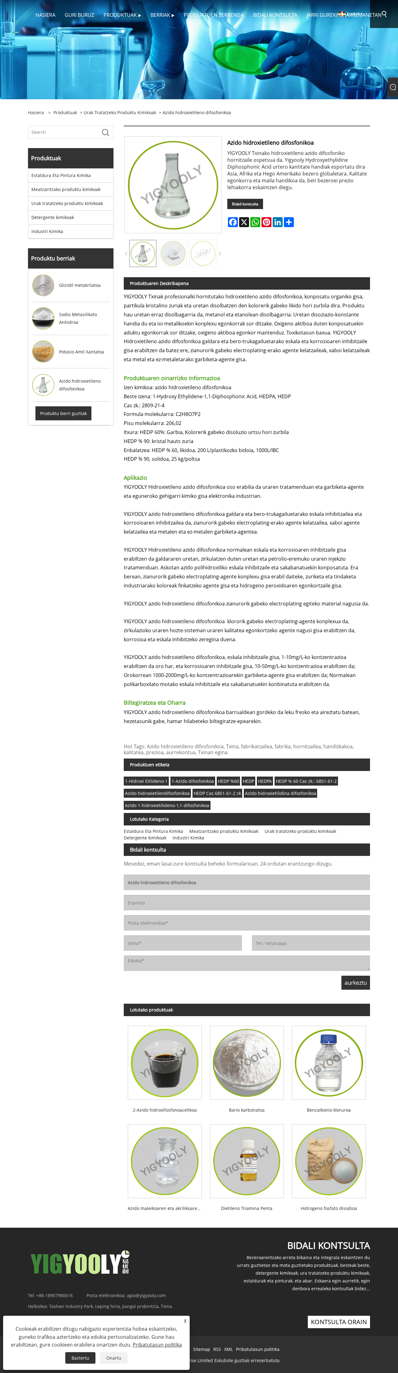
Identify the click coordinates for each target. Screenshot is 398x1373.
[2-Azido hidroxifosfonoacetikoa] (165, 1061)
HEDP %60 (228, 781)
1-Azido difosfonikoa (193, 781)
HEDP (248, 781)
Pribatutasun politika (258, 1349)
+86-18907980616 (54, 1295)
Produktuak (65, 112)
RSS (217, 1349)
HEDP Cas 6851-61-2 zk (217, 793)
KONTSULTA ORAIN (339, 1322)
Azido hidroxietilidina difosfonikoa (280, 793)
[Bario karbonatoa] (247, 1061)
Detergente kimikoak (52, 217)
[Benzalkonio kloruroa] (329, 1061)
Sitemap (201, 1349)
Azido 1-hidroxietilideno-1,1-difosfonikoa (167, 805)
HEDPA (265, 781)
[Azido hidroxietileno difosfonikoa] (143, 253)
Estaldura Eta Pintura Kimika (61, 175)
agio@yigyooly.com (146, 1295)
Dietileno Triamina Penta (246, 1208)
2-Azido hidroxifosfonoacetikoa (165, 1110)
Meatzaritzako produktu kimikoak (65, 189)
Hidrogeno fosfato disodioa (329, 1208)
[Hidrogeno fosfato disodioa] (329, 1159)
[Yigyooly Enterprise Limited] (15, 32)
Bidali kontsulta (245, 204)
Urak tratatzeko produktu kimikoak (120, 112)
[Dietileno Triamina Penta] (247, 1159)
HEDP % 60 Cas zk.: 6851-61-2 (306, 781)
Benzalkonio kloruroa (329, 1110)
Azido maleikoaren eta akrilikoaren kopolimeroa (167, 1208)
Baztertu (80, 1358)
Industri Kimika (47, 231)
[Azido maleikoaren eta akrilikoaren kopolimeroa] (165, 1159)
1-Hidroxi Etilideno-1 (146, 781)
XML (228, 1349)
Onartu (113, 1358)
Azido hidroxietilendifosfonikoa (157, 793)
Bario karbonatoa (247, 1110)
